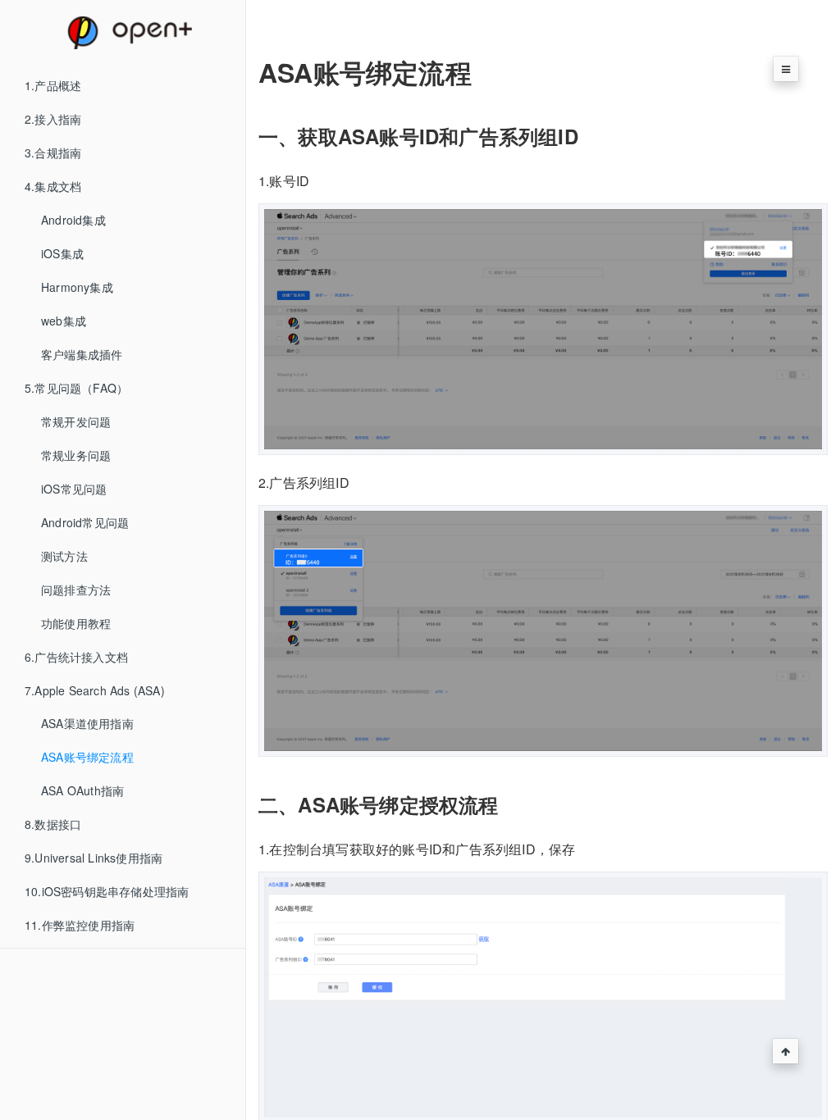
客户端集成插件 (81, 354)
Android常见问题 (85, 522)
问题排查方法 (76, 589)
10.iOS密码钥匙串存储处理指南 (107, 891)
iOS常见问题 (74, 488)
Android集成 (73, 220)
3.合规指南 (53, 152)
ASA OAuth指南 (82, 790)
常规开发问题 (76, 421)
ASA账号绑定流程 (87, 757)
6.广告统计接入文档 (76, 657)
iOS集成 (62, 253)
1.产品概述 (53, 85)
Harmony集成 (77, 287)
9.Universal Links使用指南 (93, 857)
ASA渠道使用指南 (87, 723)
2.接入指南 (53, 119)
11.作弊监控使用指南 (80, 925)
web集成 (63, 320)
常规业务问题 (76, 455)
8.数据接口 (53, 824)
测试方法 (64, 556)
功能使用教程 (76, 623)
